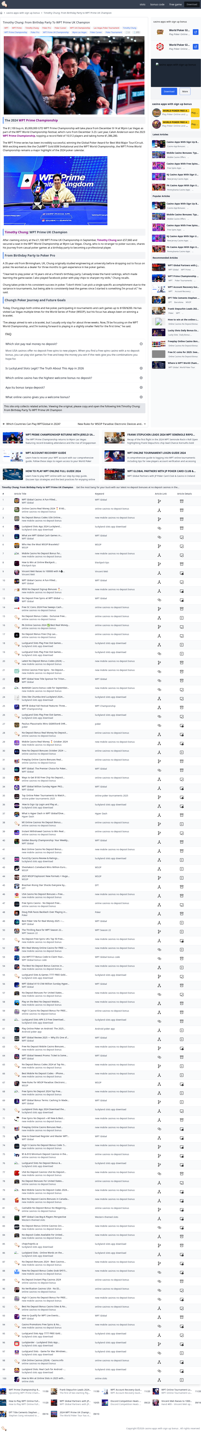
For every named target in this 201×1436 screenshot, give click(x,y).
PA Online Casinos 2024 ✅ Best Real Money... (46, 625)
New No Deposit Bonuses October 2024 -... (44, 750)
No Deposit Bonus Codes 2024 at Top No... (44, 1064)
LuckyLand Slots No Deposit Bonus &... (42, 1163)
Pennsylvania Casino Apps (178, 190)
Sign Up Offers (194, 146)
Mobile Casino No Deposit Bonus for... (41, 553)
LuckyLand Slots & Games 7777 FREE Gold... (44, 974)
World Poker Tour (187, 367)
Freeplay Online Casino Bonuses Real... (42, 759)
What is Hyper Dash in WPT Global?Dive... (43, 813)
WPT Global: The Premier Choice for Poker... (44, 768)
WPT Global (173, 270)
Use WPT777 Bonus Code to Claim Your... (43, 956)
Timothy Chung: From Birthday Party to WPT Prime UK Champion (78, 12)
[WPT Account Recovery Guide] (158, 289)
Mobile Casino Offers (176, 157)
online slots (28, 1381)
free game (175, 4)
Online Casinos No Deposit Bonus (183, 324)
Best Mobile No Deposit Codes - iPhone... (43, 1073)
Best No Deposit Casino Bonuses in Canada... (45, 1198)
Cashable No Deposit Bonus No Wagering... (45, 1207)
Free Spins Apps (174, 168)
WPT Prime (186, 270)
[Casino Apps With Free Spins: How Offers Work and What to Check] (158, 165)
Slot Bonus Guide (191, 168)
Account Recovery (182, 291)
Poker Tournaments (183, 280)
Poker (195, 291)
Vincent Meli (28, 574)
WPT (170, 280)
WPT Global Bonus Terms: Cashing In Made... (45, 1100)
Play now (195, 112)
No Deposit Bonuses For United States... (43, 992)
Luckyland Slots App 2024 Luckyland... (42, 526)
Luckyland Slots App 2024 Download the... (44, 1109)
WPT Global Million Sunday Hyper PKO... (43, 786)
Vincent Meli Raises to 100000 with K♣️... (43, 571)
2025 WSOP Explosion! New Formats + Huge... (46, 876)
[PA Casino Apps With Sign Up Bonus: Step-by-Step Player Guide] (158, 187)
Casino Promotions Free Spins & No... (41, 1324)
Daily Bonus (184, 335)
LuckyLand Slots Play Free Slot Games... (42, 642)
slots (142, 4)
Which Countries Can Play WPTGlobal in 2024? (33, 424)
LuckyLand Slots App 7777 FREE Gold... (42, 1333)
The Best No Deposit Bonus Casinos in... (43, 965)
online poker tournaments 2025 (38, 798)
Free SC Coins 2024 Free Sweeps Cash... (42, 607)
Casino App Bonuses (176, 146)
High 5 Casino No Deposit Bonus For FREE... (44, 1010)
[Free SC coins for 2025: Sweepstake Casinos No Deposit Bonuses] (158, 354)
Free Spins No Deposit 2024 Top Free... (42, 1091)
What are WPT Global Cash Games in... (42, 535)
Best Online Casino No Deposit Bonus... (42, 849)
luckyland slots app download (37, 529)
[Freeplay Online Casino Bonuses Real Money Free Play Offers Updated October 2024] (158, 343)
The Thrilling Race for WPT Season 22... (42, 929)
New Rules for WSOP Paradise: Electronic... (44, 1082)
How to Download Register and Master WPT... (45, 1136)
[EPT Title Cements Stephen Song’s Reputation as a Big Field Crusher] (158, 300)
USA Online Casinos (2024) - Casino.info (42, 1360)
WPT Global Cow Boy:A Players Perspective (44, 1216)
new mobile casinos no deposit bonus (42, 520)
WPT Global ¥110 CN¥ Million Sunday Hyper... (45, 983)
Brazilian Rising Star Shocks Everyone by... (44, 885)
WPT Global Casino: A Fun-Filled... (39, 499)
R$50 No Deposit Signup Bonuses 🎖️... (42, 589)
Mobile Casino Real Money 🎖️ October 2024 (45, 741)
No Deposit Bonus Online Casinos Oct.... (43, 1225)
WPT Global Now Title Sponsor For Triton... (44, 678)
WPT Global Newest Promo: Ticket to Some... (45, 1055)
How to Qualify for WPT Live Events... (41, 1315)
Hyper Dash (28, 816)
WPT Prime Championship (38, 120)
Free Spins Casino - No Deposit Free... (41, 902)
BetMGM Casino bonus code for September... (45, 687)
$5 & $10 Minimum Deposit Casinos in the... (45, 1154)
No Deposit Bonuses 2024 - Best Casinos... (44, 1261)
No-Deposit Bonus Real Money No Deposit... (45, 732)
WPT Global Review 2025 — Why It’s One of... (45, 1037)
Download (192, 4)
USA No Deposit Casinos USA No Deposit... (44, 1171)
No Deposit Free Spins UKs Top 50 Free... (43, 938)
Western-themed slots (33, 1219)
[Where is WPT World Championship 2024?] (158, 365)
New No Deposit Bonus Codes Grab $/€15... (44, 1270)
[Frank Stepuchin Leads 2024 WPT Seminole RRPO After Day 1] (158, 310)
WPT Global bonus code (34, 959)
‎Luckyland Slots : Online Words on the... (43, 1252)
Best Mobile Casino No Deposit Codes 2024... (45, 1189)
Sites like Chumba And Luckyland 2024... (43, 696)
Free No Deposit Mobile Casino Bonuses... (44, 1046)
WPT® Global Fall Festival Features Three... (44, 705)
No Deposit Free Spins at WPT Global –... (43, 598)
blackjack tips (29, 565)
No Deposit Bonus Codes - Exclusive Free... (44, 616)
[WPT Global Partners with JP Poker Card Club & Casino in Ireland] (158, 267)
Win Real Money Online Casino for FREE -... (44, 947)
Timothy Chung (16, 232)
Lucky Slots (173, 335)
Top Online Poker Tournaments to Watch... (44, 795)
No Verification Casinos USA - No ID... (41, 1288)
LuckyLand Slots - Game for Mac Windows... (44, 1351)
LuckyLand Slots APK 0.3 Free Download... (43, 1019)
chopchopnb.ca (30, 1243)
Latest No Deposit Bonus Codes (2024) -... (43, 660)
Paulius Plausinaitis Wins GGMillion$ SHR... (44, 723)
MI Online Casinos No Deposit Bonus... (42, 822)
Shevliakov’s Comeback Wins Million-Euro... (44, 867)
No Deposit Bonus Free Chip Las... (39, 634)
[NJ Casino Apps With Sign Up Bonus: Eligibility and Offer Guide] (158, 176)
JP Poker (196, 270)
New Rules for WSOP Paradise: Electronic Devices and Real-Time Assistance (109, 424)
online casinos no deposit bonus (39, 511)
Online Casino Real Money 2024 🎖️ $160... (44, 508)
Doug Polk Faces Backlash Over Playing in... (44, 911)
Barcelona (178, 302)
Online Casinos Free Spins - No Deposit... (43, 669)
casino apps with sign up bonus (23, 12)
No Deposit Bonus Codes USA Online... (42, 517)
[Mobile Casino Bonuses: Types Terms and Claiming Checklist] (158, 155)
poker (25, 726)
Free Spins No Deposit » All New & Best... (43, 1118)
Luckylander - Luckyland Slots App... (41, 1342)
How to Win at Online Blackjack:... (39, 562)
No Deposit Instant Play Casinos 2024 (41, 1279)
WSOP (188, 302)
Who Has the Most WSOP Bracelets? (40, 544)
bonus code (157, 4)
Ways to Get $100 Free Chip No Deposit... (43, 777)
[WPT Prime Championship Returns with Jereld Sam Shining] (158, 278)
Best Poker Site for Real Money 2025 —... (43, 920)
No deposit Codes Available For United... (43, 1234)
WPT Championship (32, 708)
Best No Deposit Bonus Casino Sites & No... (44, 1306)
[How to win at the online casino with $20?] (158, 321)
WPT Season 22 (30, 933)
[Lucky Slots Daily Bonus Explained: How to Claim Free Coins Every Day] (158, 332)
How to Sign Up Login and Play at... (40, 804)
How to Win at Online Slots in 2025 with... (43, 1378)
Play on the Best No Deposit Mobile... (41, 1001)
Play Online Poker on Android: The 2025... (43, 1028)
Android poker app (32, 1031)
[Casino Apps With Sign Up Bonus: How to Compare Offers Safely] (158, 144)
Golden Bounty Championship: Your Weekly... (45, 840)
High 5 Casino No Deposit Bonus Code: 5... (44, 1145)
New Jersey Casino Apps (177, 179)
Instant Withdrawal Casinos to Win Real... (43, 831)
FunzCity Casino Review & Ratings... (40, 858)
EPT (170, 302)
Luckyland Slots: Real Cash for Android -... (44, 1369)
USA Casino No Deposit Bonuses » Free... (43, 894)
